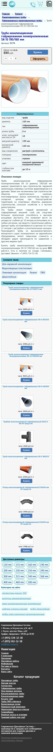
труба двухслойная (40, 608)
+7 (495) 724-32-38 (33, 5)
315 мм (20, 576)
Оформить (39, 59)
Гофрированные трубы (11, 688)
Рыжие (33, 272)
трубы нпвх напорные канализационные (23, 614)
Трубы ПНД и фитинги (11, 701)
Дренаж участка (8, 683)
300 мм (7, 576)
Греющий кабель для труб (13, 717)
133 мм (20, 564)
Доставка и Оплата (9, 666)
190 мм (44, 564)
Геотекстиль (6, 686)
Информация (7, 663)
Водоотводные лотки (10, 704)
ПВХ (42, 272)
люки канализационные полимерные (21, 603)
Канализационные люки (12, 696)
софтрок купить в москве (15, 608)
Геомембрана (7, 712)
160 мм (32, 564)
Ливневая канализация (14, 272)
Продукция (6, 658)
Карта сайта (6, 671)
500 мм (32, 582)
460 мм (20, 582)
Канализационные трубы (12, 693)
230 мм (20, 570)
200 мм (7, 570)
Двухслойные (9, 276)
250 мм (32, 570)
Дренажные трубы (9, 680)
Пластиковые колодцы (11, 691)
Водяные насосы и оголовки (14, 715)
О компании (6, 656)
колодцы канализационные (16, 598)
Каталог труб (7, 699)
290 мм (44, 570)
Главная (5, 653)
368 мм (44, 576)
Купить (38, 52)
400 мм (7, 582)
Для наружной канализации (16, 264)
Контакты (5, 669)
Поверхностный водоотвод (13, 707)
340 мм (32, 576)
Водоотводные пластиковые (17, 268)
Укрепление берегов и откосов (15, 709)
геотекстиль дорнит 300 (14, 593)
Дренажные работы (10, 661)
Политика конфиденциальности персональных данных (16, 739)
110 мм (7, 564)
